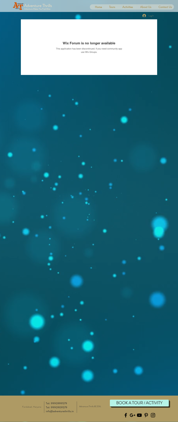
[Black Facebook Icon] (126, 415)
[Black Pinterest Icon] (146, 415)
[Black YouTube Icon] (139, 415)
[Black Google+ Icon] (132, 415)
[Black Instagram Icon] (153, 415)
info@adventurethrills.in (60, 411)
